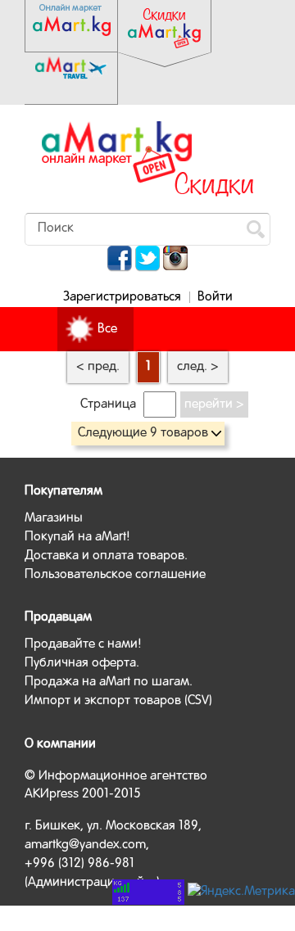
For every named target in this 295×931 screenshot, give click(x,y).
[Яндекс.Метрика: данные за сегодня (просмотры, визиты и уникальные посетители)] (241, 892)
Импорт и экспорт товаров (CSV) (118, 701)
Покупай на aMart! (77, 537)
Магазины (53, 518)
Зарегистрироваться (122, 297)
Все (107, 329)
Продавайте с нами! (83, 644)
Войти (215, 297)
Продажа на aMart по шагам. (109, 682)
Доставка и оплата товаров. (106, 556)
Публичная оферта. (82, 663)
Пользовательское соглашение (115, 575)
